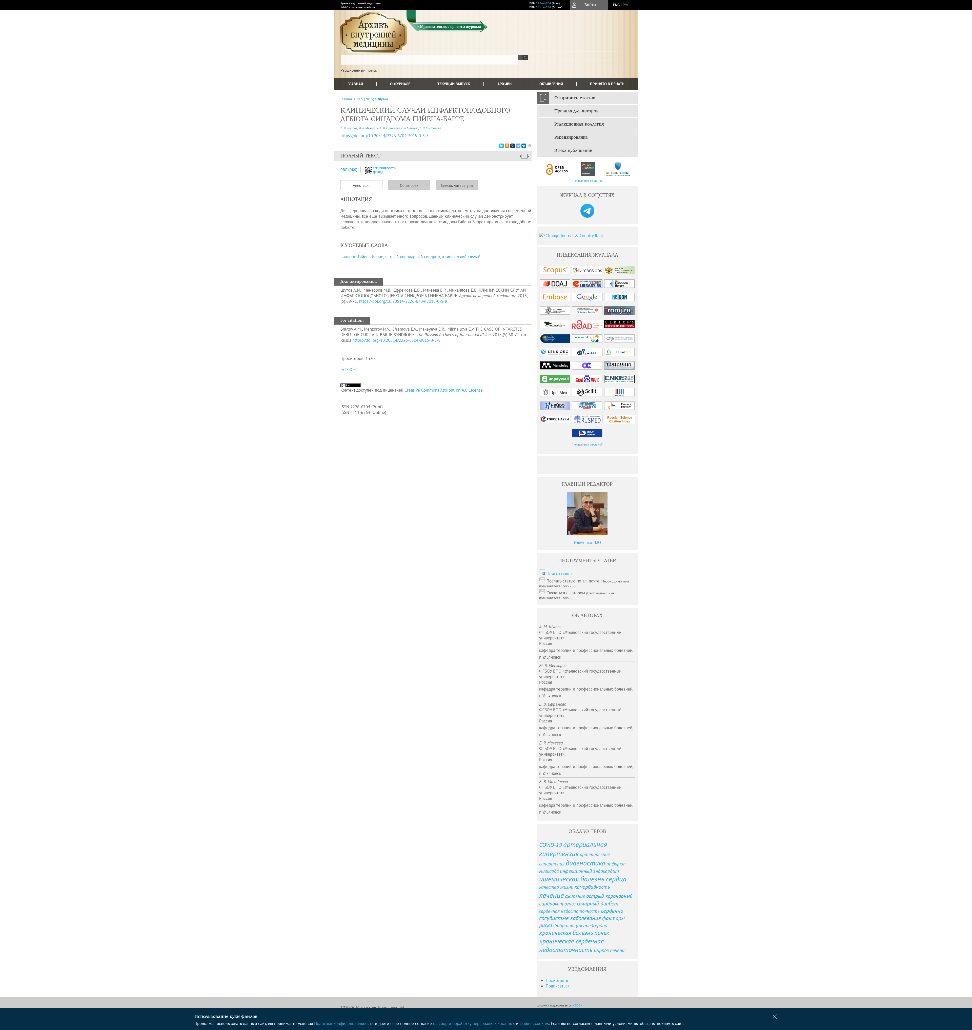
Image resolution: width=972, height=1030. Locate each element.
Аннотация (361, 185)
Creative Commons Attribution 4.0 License (443, 390)
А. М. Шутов (348, 128)
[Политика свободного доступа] (557, 169)
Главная (355, 84)
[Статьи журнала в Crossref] (587, 169)
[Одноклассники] (507, 146)
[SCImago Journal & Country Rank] (587, 235)
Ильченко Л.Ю (587, 542)
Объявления (551, 84)
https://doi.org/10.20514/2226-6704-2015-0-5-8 (384, 135)
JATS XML (349, 369)
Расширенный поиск (358, 70)
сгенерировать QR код (381, 170)
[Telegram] (518, 146)
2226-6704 (543, 3)
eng (616, 5)
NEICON (577, 1005)
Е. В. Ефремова (390, 128)
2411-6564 (543, 7)
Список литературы (457, 185)
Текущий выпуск (453, 84)
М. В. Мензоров (368, 128)
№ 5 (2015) (365, 99)
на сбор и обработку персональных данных (474, 1023)
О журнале (400, 84)
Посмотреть (557, 980)
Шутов (383, 99)
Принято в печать (607, 84)
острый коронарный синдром (412, 256)
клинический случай (461, 256)
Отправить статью (574, 98)
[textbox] (429, 60)
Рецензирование (571, 137)
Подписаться (558, 986)
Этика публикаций (573, 150)
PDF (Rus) (348, 169)
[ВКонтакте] (523, 146)
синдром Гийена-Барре (361, 256)
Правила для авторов (576, 111)
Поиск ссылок (559, 573)
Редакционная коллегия (579, 124)
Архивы (504, 84)
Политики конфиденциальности (344, 1023)
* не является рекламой (587, 181)
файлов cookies (534, 1023)
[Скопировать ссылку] (529, 146)
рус (626, 5)
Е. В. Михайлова (430, 128)
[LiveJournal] (512, 146)
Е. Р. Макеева (409, 128)
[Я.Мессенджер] (501, 146)
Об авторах (409, 185)
